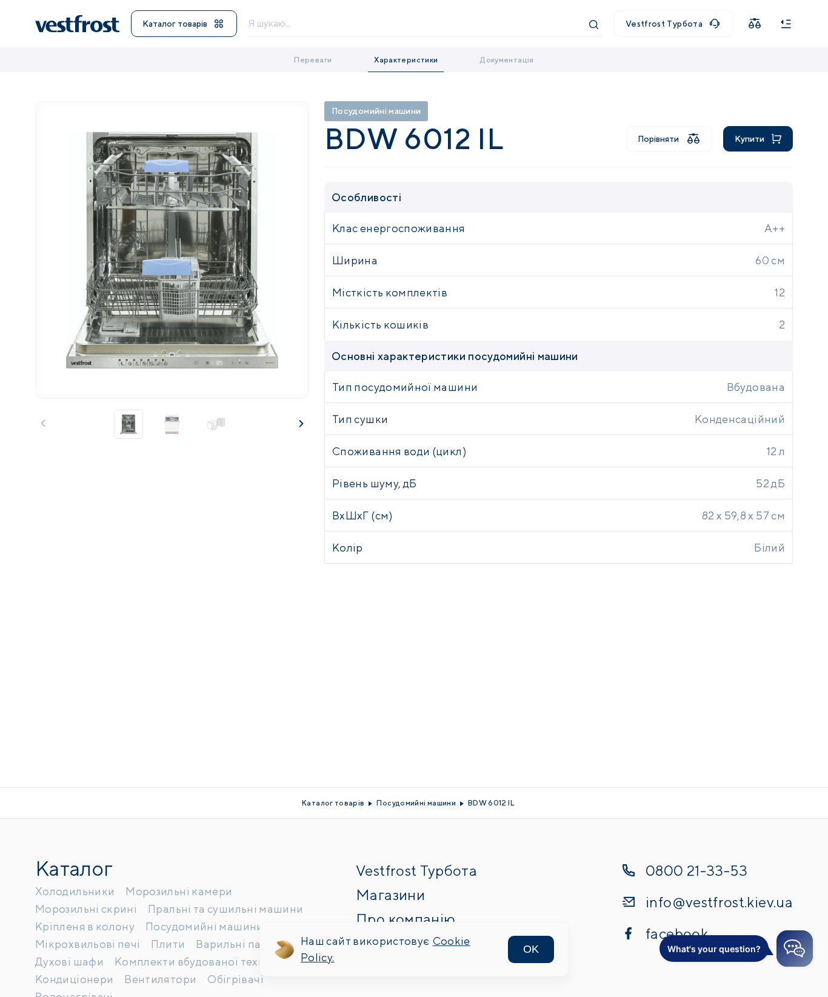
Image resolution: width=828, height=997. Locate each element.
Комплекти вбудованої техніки (198, 961)
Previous (43, 423)
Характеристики (406, 59)
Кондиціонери (74, 979)
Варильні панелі (239, 944)
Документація (506, 59)
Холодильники (75, 891)
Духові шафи (69, 961)
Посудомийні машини (376, 111)
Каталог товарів (174, 23)
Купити (749, 139)
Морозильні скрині (86, 908)
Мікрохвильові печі (87, 944)
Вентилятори (160, 979)
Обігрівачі (235, 979)
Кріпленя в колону (85, 926)
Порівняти (658, 139)
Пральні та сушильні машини (225, 908)
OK (531, 949)
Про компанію (405, 918)
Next (301, 423)
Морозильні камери (178, 891)
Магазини (390, 894)
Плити (168, 944)
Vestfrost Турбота (664, 23)
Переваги (313, 59)
